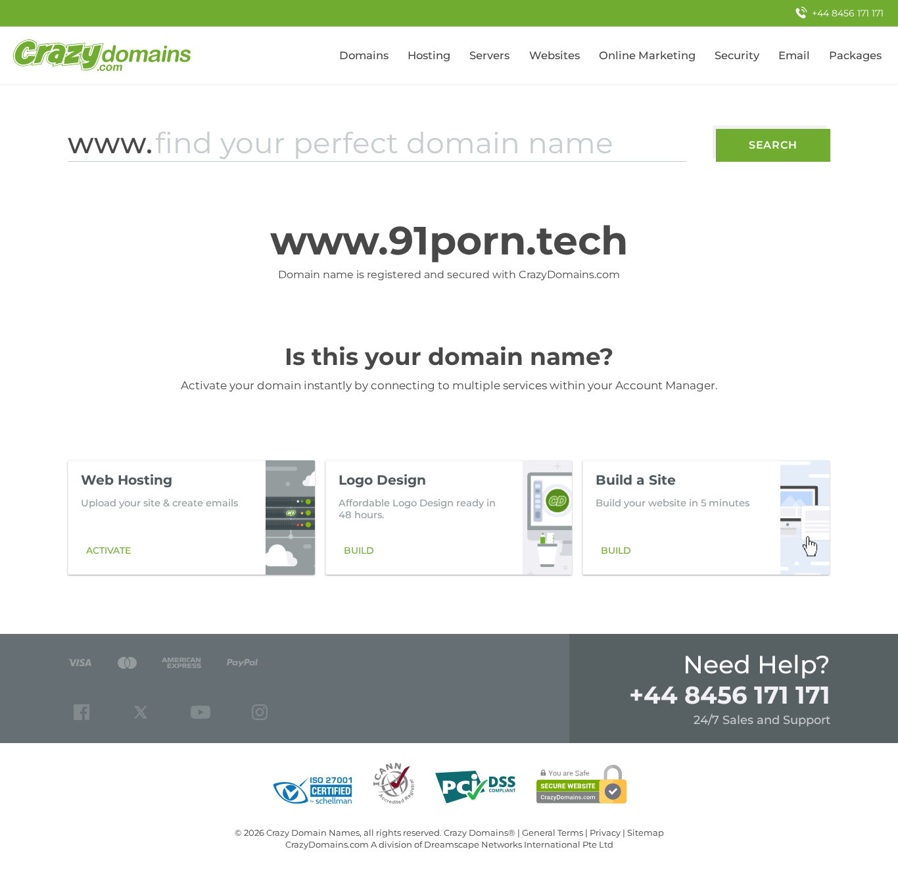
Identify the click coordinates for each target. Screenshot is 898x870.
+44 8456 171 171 (729, 695)
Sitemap (645, 832)
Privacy (605, 832)
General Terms (552, 832)
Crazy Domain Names (313, 832)
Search (773, 145)
